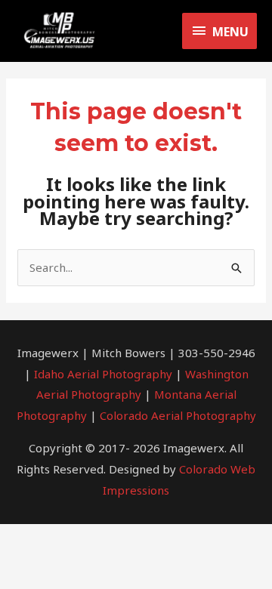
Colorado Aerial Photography (178, 415)
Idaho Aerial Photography (103, 373)
